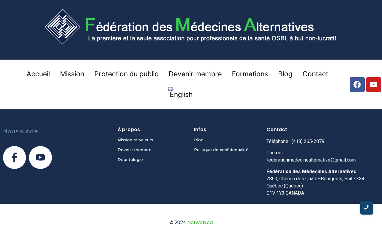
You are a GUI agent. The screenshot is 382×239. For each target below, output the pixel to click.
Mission (72, 74)
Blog (285, 74)
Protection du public (126, 74)
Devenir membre (195, 74)
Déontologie (130, 159)
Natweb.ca (200, 222)
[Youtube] (40, 157)
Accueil (38, 74)
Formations (250, 74)
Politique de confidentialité (221, 149)
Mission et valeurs (135, 139)
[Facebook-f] (14, 157)
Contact (315, 74)
